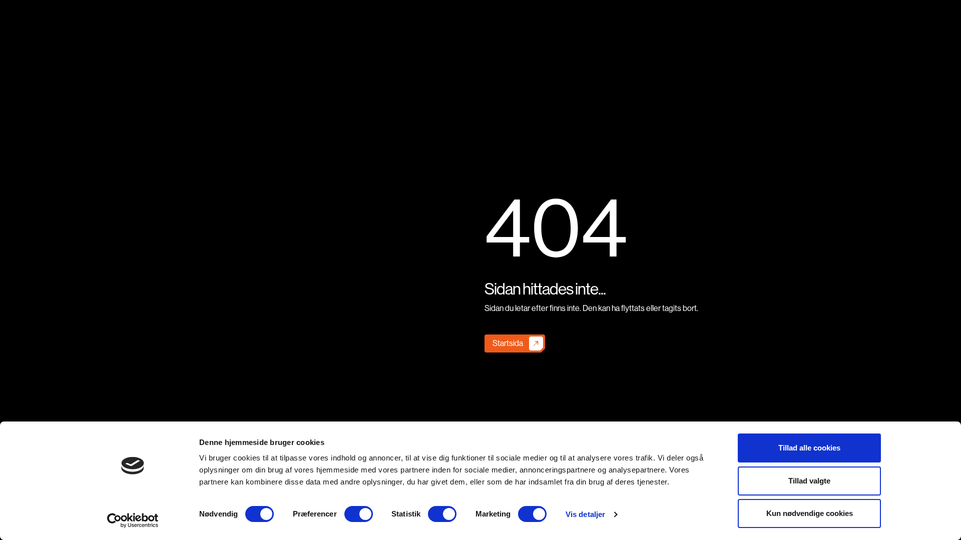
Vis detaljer (585, 514)
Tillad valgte (809, 480)
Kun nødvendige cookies (809, 513)
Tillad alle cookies (809, 448)
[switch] (358, 514)
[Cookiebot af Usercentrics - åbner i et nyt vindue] (133, 520)
